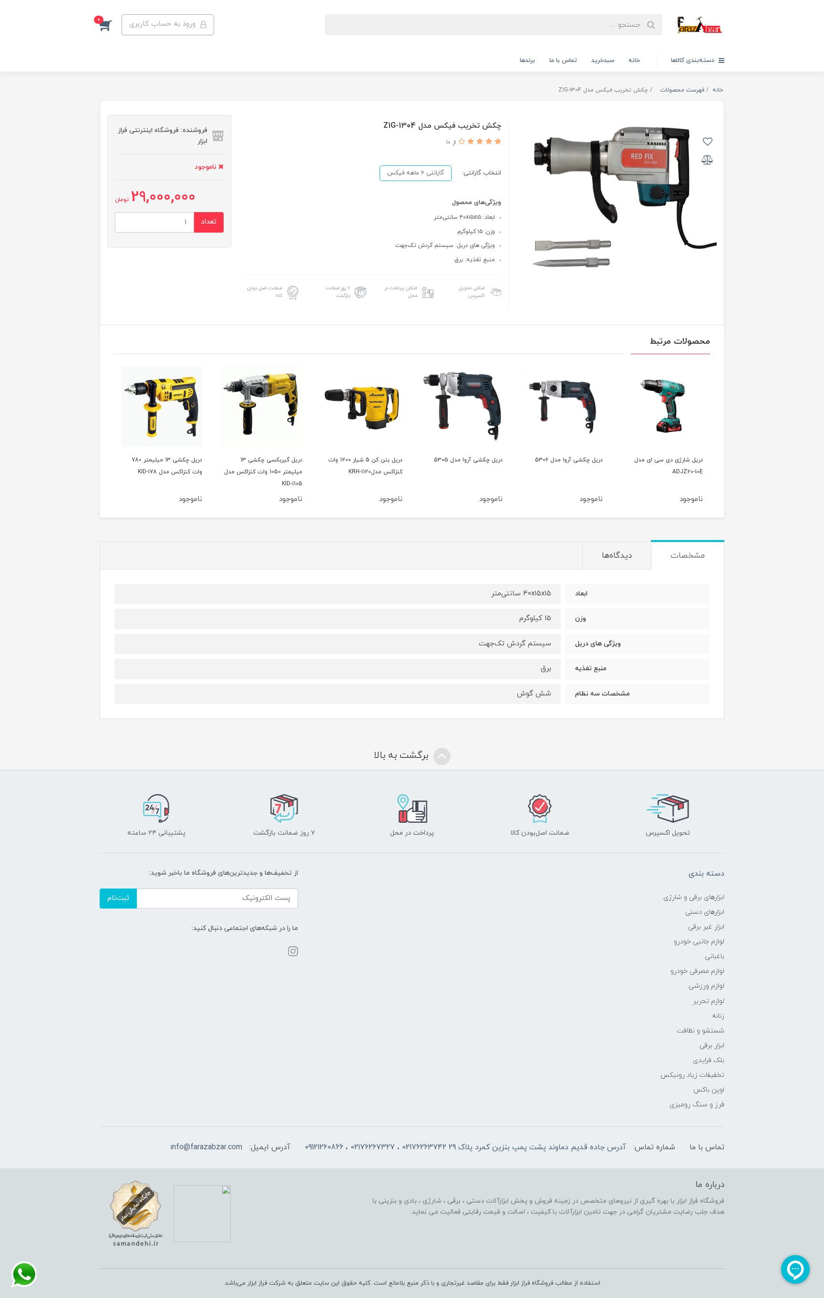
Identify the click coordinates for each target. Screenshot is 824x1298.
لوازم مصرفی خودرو (697, 971)
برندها (527, 60)
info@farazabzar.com (206, 1147)
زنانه (718, 1016)
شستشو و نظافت (700, 1030)
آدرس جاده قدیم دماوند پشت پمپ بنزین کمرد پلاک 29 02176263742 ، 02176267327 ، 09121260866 (465, 1147)
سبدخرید (602, 60)
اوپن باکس (708, 1089)
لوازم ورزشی (706, 986)
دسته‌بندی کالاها (693, 60)
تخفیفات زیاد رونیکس (692, 1075)
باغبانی (714, 956)
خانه (634, 60)
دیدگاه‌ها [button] (617, 556)
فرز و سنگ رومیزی (697, 1104)
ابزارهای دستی (704, 912)
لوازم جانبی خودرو (699, 941)
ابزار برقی (712, 1045)
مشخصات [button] (687, 556)
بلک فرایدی (708, 1060)
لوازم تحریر (708, 1001)
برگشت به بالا (402, 756)
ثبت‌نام (118, 898)
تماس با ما (563, 60)
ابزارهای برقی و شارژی (693, 897)
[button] (111, 24)
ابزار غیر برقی (706, 926)
